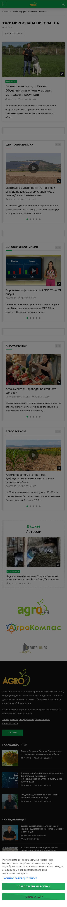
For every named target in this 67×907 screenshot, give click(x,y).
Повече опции (33, 896)
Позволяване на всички (33, 886)
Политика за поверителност (19, 878)
